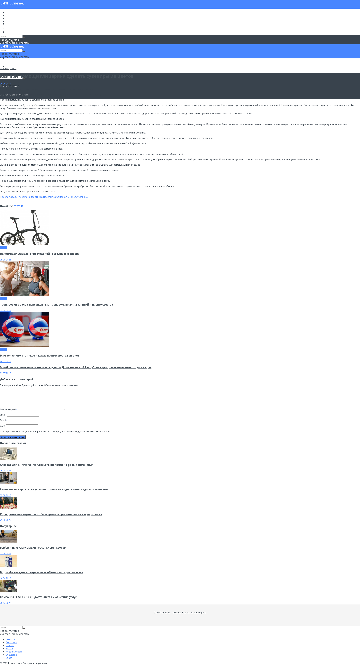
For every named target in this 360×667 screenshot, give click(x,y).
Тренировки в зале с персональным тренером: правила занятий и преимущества (56, 304)
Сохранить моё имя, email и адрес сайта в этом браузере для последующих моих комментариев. (57, 431)
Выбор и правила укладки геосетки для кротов (33, 547)
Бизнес (9, 21)
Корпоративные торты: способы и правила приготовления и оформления (51, 514)
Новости (10, 12)
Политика (11, 15)
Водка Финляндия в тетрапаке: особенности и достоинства (41, 572)
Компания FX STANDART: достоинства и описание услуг (38, 597)
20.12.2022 (5, 602)
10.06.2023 (5, 578)
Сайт (2, 425)
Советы (10, 18)
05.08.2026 (5, 259)
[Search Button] (24, 37)
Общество (11, 27)
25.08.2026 (5, 470)
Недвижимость (14, 24)
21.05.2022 (5, 553)
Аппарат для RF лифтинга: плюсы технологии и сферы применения (46, 464)
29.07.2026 (5, 373)
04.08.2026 (5, 310)
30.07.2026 (5, 361)
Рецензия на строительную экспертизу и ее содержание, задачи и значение (54, 489)
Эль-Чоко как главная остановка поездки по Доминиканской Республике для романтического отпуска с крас (75, 367)
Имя (3, 414)
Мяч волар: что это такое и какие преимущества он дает (39, 355)
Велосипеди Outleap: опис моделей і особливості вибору (39, 253)
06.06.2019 (5, 83)
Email (3, 420)
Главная (4, 68)
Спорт (9, 66)
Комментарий (8, 409)
